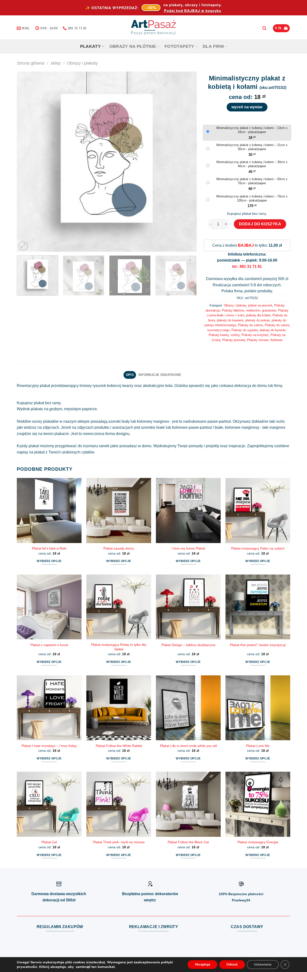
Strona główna (30, 63)
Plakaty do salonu (250, 325)
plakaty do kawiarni (230, 320)
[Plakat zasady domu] (118, 510)
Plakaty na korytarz (255, 335)
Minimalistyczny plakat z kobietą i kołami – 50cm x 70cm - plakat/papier (252, 181)
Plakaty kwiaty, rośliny (224, 335)
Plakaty (90, 46)
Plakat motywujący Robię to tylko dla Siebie (118, 647)
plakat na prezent (260, 305)
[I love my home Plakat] (188, 510)
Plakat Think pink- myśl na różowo (119, 842)
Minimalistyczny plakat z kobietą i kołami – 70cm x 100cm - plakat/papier (252, 198)
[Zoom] (23, 246)
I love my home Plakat (188, 548)
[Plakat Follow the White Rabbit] (118, 707)
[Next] (187, 162)
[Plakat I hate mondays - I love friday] (49, 707)
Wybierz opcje (49, 561)
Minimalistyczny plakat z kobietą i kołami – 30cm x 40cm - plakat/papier (252, 164)
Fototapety (179, 46)
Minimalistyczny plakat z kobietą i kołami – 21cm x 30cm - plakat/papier (252, 147)
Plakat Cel (49, 842)
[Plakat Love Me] (257, 707)
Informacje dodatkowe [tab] (159, 375)
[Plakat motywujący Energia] (257, 804)
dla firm (213, 46)
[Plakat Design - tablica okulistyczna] (188, 607)
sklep (56, 63)
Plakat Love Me (258, 746)
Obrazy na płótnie (132, 46)
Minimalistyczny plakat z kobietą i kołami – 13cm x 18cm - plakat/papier (252, 130)
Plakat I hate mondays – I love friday (49, 746)
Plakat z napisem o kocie (49, 645)
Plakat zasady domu (118, 548)
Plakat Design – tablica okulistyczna (188, 645)
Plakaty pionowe (233, 340)
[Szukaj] (264, 28)
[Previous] (26, 162)
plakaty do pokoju (257, 320)
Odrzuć (232, 964)
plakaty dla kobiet (258, 315)
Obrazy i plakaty (82, 63)
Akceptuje (202, 964)
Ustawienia (263, 964)
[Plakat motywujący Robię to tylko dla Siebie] (118, 607)
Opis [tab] (130, 375)
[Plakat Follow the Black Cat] (188, 804)
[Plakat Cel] (49, 804)
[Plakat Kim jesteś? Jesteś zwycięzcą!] (257, 607)
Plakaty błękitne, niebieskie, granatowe (249, 310)
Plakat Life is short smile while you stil (188, 746)
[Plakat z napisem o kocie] (49, 607)
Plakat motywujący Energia (257, 842)
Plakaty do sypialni (244, 330)
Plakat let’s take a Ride (49, 548)
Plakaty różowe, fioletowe (265, 340)
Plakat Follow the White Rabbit (119, 746)
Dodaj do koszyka (260, 224)
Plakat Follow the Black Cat (188, 842)
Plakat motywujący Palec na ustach (257, 548)
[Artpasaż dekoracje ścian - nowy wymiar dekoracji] (153, 27)
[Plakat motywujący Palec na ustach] (257, 510)
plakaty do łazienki (273, 330)
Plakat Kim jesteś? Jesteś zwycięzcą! (258, 645)
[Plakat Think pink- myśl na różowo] (118, 804)
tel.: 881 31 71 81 (247, 266)
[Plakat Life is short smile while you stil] (188, 707)
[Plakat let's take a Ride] (49, 510)
